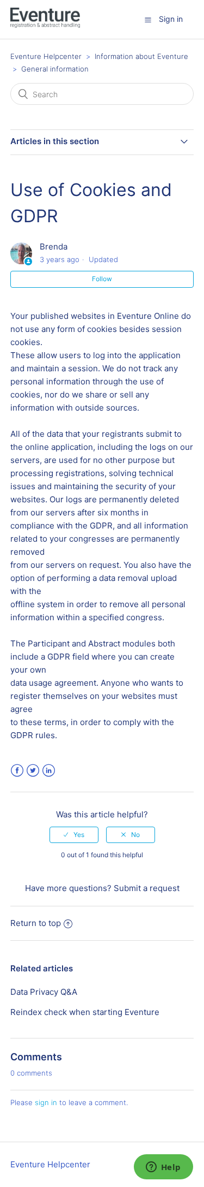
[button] (148, 19)
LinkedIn (48, 771)
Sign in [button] (171, 18)
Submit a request (147, 888)
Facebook (17, 771)
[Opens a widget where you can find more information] (163, 1168)
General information (55, 68)
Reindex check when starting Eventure (84, 1012)
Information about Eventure (141, 56)
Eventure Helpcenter (46, 56)
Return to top (35, 923)
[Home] (45, 25)
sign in (46, 1102)
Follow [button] (102, 279)
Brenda (53, 246)
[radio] (74, 835)
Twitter (33, 771)
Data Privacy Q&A (43, 992)
